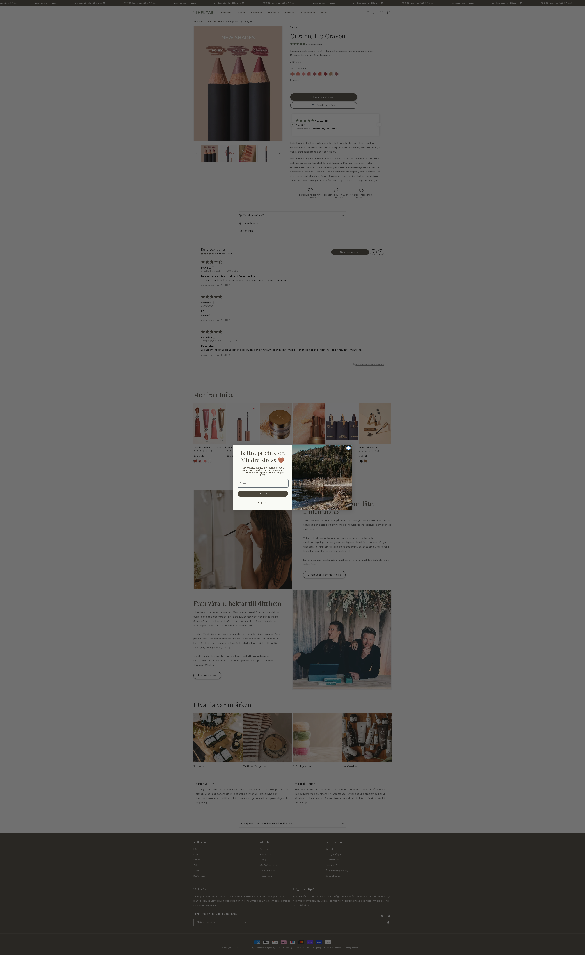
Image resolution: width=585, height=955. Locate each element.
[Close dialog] (348, 448)
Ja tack (263, 493)
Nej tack (262, 503)
